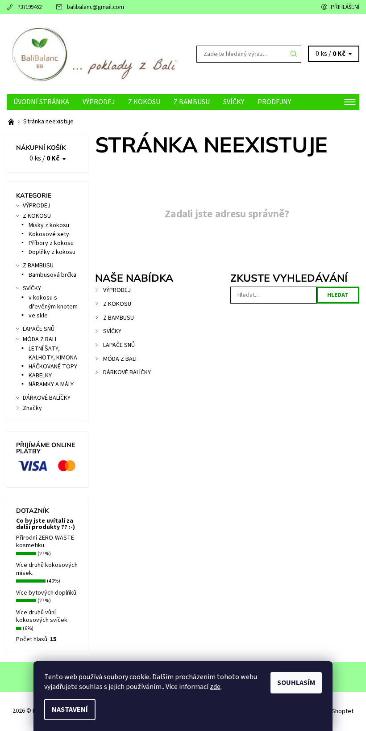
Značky (32, 408)
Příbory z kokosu (51, 243)
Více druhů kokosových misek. (47, 569)
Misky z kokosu (49, 225)
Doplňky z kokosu (52, 252)
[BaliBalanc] (95, 54)
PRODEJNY (274, 102)
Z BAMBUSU (192, 102)
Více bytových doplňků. (47, 592)
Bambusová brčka (52, 274)
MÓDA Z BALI (120, 359)
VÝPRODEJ (99, 102)
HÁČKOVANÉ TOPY (53, 366)
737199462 (29, 7)
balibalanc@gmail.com (95, 7)
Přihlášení (345, 7)
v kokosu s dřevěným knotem (53, 302)
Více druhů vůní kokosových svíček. (42, 616)
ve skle (38, 315)
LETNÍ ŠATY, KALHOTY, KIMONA (53, 353)
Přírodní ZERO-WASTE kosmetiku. (45, 541)
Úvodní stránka (41, 102)
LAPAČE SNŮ (119, 345)
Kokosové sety (49, 234)
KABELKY (40, 375)
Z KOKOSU (144, 102)
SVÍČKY (233, 102)
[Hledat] (294, 54)
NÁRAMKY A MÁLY (51, 384)
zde (215, 687)
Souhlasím (296, 683)
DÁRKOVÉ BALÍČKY (127, 372)
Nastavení (70, 709)
